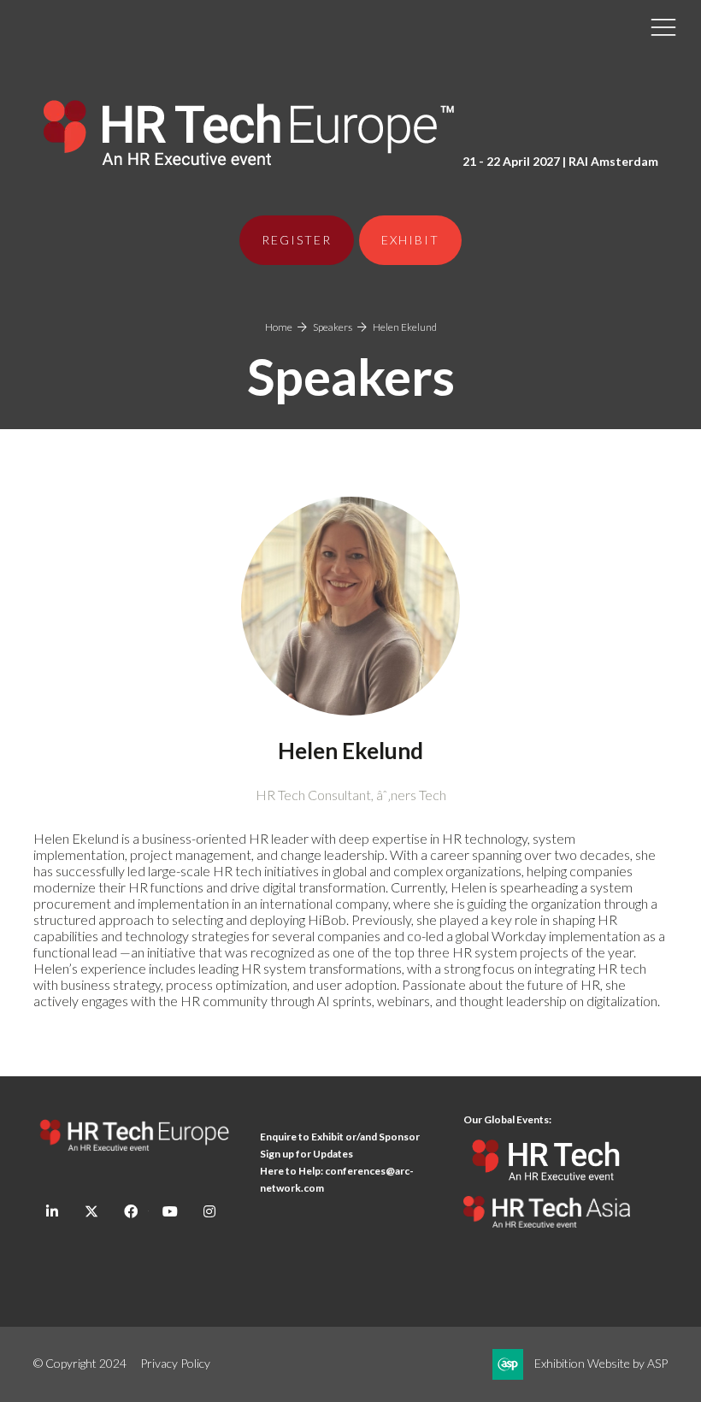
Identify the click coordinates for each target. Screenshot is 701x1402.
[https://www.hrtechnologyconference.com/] (546, 1188)
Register (297, 240)
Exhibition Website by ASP (601, 1363)
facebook (130, 1211)
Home (278, 327)
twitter (91, 1211)
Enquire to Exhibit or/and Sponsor (340, 1136)
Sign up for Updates (306, 1153)
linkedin (51, 1211)
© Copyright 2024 (80, 1363)
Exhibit (410, 240)
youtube (169, 1211)
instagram (209, 1211)
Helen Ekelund (405, 327)
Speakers (332, 327)
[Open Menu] (663, 26)
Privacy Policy (175, 1363)
